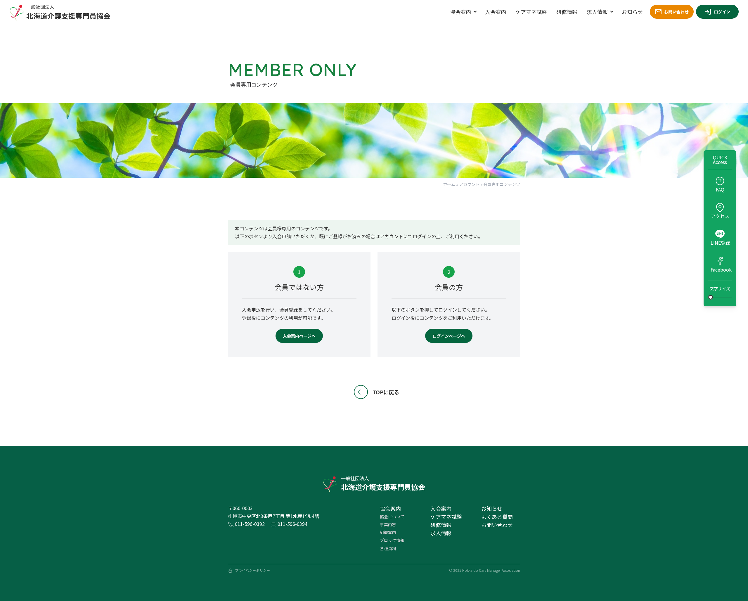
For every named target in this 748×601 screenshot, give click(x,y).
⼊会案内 (440, 508)
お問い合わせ (676, 12)
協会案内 (460, 11)
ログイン (722, 12)
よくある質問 (497, 516)
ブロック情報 (392, 540)
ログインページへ (448, 336)
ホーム (449, 184)
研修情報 (566, 11)
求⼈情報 (440, 533)
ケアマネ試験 (531, 11)
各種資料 (388, 548)
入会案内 (495, 11)
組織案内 (388, 532)
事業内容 (388, 524)
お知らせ (632, 11)
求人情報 (597, 11)
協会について (392, 516)
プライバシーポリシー (252, 570)
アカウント (469, 184)
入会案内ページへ (299, 336)
